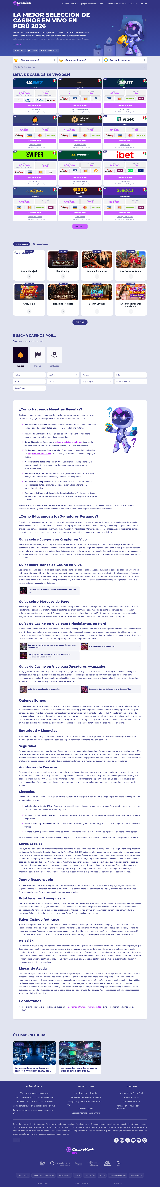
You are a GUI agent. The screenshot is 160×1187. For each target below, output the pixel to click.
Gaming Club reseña (125, 217)
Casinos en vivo (69, 3)
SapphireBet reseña (80, 109)
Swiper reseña (35, 181)
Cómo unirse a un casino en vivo (34, 1093)
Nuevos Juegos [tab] (42, 244)
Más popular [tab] (23, 244)
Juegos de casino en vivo (92, 3)
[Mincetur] (42, 1163)
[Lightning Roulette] (63, 299)
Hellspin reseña (35, 145)
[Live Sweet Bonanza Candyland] (131, 299)
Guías (131, 3)
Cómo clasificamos (131, 1101)
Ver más (78, 226)
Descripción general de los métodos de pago (84, 1103)
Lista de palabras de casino (86, 1093)
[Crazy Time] (29, 299)
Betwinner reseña (80, 181)
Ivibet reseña (125, 145)
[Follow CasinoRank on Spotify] (139, 1140)
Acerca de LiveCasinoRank (131, 1093)
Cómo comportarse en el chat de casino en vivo (34, 1106)
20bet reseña (125, 109)
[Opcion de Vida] (60, 1163)
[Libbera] (93, 1163)
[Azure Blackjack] (29, 265)
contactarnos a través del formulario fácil (83, 1007)
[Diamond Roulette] (97, 265)
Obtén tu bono (34, 105)
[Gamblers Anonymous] (107, 1163)
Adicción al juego (86, 1108)
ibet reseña (125, 181)
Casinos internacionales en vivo (86, 1113)
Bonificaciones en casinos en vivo (86, 1097)
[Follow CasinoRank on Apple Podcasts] (144, 1140)
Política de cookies (43, 1184)
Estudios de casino (116, 3)
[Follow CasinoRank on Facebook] (116, 1140)
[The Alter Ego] (63, 265)
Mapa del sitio (118, 1184)
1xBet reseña (35, 109)
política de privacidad (81, 1184)
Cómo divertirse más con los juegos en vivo (34, 1097)
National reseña (80, 145)
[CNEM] (78, 1163)
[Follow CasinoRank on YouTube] (133, 1140)
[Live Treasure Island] (131, 265)
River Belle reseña (35, 217)
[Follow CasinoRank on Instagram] (122, 1140)
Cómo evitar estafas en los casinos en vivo (34, 1101)
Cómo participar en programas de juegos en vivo (33, 1111)
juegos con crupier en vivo (39, 453)
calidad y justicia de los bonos (68, 442)
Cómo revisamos (131, 1097)
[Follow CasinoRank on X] (127, 1140)
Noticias (143, 3)
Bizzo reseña (80, 217)
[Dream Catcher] (97, 299)
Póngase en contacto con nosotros (128, 1107)
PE (15, 1140)
